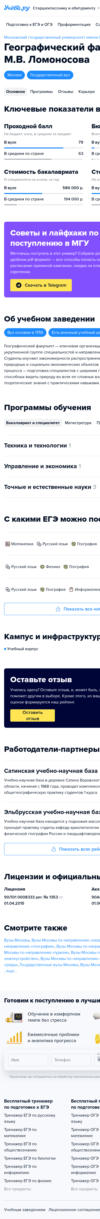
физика (53, 566)
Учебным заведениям (24, 1209)
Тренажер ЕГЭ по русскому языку (29, 1118)
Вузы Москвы (16, 940)
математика (22, 544)
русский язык (55, 544)
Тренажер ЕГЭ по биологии (30, 1158)
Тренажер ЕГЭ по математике (20, 1132)
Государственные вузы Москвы (49, 964)
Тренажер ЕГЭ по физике (28, 1180)
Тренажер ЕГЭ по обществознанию (20, 1147)
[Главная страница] (17, 8)
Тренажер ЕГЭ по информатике (20, 1169)
